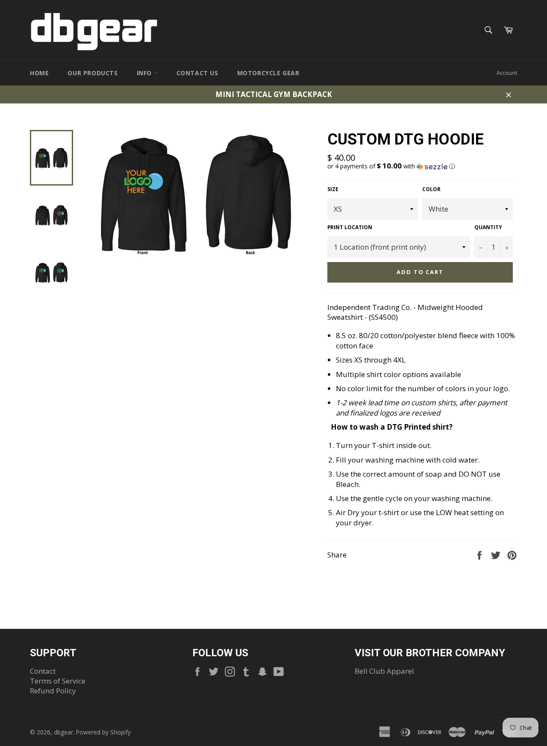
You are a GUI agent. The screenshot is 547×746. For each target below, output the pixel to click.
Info (145, 73)
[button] (422, 166)
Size (332, 189)
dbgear (63, 732)
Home (39, 73)
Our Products (93, 73)
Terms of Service (57, 681)
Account (507, 73)
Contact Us (197, 73)
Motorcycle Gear (268, 73)
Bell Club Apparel (384, 671)
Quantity (488, 227)
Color (431, 189)
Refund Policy (53, 691)
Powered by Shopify (103, 732)
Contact (43, 671)
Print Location (349, 227)
